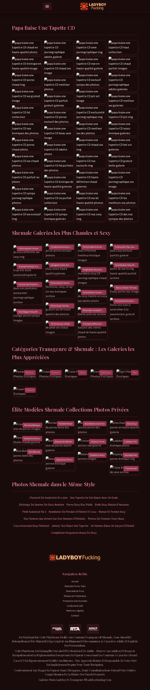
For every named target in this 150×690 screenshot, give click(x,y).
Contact (75, 615)
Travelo (30, 390)
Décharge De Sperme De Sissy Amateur (41, 504)
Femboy (30, 372)
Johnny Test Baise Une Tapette (69, 525)
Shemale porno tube (75, 586)
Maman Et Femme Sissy (112, 511)
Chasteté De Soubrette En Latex (48, 497)
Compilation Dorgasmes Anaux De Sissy (74, 532)
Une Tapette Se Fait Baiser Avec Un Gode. (94, 497)
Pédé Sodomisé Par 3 (34, 511)
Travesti (56, 372)
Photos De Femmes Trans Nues (106, 518)
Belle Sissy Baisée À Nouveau (112, 504)
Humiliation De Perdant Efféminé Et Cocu (73, 511)
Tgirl (135, 372)
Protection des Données (75, 601)
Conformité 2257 (75, 605)
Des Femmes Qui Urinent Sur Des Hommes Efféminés (55, 518)
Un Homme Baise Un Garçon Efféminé (112, 525)
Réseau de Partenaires (75, 596)
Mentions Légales (75, 610)
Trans (82, 372)
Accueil (75, 581)
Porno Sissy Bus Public (79, 504)
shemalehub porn (75, 591)
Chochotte (106, 372)
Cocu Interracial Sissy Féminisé (31, 525)
